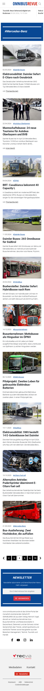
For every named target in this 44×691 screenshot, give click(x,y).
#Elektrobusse (18, 377)
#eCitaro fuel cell (19, 475)
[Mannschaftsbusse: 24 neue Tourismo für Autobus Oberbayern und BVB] (22, 109)
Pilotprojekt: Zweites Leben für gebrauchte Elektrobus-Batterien (21, 384)
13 (35, 558)
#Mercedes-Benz (19, 526)
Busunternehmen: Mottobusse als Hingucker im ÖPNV (20, 335)
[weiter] (40, 558)
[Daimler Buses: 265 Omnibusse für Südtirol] (22, 220)
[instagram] (24, 640)
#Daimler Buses (19, 70)
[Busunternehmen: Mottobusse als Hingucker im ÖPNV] (22, 315)
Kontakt (31, 667)
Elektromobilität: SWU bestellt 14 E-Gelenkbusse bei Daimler (21, 434)
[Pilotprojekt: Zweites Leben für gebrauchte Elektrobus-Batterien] (22, 363)
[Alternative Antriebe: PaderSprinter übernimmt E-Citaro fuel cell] (22, 461)
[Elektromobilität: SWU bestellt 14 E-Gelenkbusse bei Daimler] (22, 413)
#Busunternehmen (20, 329)
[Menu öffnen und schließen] (4, 4)
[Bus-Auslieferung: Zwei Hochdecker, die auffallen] (22, 512)
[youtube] (18, 640)
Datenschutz (29, 682)
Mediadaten (15, 667)
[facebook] (12, 640)
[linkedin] (31, 640)
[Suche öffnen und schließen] (39, 4)
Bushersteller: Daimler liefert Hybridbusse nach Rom (20, 288)
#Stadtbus (17, 428)
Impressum (12, 682)
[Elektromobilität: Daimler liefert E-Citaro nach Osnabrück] (22, 55)
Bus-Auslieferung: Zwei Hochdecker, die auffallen (18, 532)
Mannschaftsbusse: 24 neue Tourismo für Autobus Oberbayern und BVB (19, 131)
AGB (20, 682)
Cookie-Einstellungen (22, 685)
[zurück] (3, 558)
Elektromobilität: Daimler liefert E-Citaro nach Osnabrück (21, 76)
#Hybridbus (17, 282)
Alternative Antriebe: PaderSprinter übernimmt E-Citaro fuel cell (19, 483)
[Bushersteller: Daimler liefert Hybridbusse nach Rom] (22, 268)
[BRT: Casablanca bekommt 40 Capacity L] (22, 166)
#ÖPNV (16, 181)
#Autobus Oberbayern (21, 124)
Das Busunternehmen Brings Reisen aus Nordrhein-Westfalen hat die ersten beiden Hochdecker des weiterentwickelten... (18, 540)
